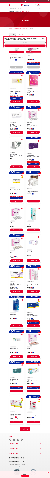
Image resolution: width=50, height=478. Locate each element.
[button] (36, 5)
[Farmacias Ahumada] (25, 5)
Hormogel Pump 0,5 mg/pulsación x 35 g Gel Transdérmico (33, 224)
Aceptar (25, 475)
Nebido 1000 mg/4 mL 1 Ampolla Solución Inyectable (15, 126)
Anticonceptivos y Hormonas (20, 28)
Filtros (13, 34)
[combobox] (25, 8)
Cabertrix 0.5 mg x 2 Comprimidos (32, 415)
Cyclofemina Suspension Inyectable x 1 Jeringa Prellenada (33, 57)
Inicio (10, 28)
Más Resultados (25, 429)
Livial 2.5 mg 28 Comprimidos (15, 380)
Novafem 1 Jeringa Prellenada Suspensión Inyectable (15, 92)
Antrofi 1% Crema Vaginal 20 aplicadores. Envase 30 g (15, 316)
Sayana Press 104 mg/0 (31, 253)
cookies (24, 474)
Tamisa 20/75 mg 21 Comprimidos (32, 315)
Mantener (25, 42)
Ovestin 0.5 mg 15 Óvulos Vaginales (33, 156)
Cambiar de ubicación (25, 11)
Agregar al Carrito (16, 101)
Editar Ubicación (25, 45)
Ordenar (20, 32)
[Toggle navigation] (9, 5)
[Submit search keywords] (39, 8)
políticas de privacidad (40, 473)
